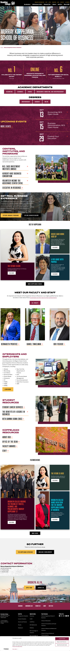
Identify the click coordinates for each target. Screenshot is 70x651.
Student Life (47, 4)
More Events (6, 126)
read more (11, 273)
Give (58, 2)
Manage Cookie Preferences (61, 641)
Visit (46, 2)
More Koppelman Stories (35, 284)
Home (2, 47)
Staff (4, 450)
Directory (32, 616)
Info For (60, 4)
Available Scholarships (45, 552)
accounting (9, 92)
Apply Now (29, 588)
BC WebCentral (33, 624)
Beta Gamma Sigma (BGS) (12, 418)
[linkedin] (68, 616)
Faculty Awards (9, 446)
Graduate (37, 102)
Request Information (39, 2)
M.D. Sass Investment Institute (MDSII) (11, 167)
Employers (20, 627)
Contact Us (41, 587)
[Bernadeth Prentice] (10, 324)
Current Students (22, 618)
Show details (14, 649)
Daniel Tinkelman (34, 344)
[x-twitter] (61, 616)
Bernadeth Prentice (9, 344)
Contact (62, 2)
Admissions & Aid (37, 4)
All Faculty (35, 303)
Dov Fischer (58, 344)
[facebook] (59, 616)
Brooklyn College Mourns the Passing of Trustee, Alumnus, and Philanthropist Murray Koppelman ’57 (17, 506)
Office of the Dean (10, 441)
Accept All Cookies (62, 638)
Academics (27, 4)
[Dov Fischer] (59, 324)
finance (30, 92)
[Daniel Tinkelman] (35, 324)
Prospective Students (23, 616)
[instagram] (64, 616)
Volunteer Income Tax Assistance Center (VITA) (12, 182)
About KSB (6, 437)
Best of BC (66, 4)
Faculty (19, 624)
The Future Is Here (14, 266)
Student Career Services (12, 407)
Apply (50, 2)
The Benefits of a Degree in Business (13, 413)
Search (67, 2)
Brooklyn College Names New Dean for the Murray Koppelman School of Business (57, 505)
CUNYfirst (32, 621)
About (54, 4)
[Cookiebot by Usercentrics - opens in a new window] (6, 649)
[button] (2, 321)
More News (35, 533)
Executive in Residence (11, 187)
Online (46, 102)
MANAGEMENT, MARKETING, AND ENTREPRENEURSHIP (50, 92)
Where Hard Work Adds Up (57, 235)
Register (54, 2)
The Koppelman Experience (25, 552)
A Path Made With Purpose (57, 260)
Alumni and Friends (22, 621)
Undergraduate (26, 102)
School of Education (46, 620)
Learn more (8, 389)
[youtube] (66, 616)
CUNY (31, 618)
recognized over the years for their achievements (43, 297)
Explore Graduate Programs (11, 215)
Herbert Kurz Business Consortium (11, 174)
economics (20, 92)
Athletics (32, 627)
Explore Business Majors (31, 215)
